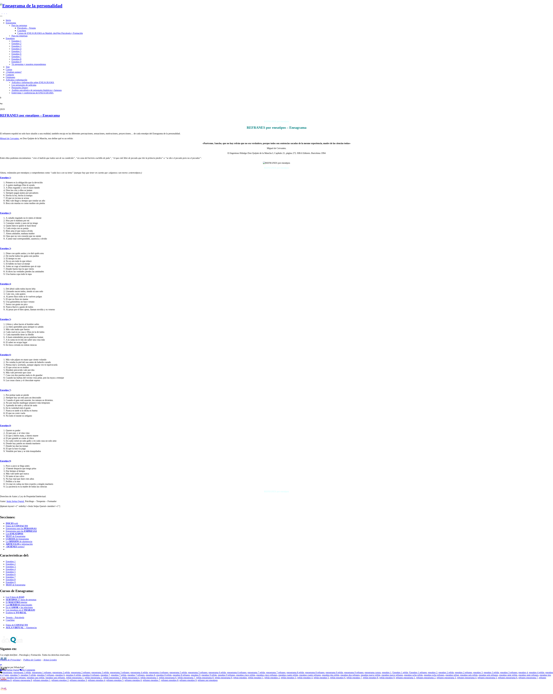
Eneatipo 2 (16, 43)
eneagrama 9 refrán (334, 672)
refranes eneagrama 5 (487, 677)
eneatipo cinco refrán (245, 675)
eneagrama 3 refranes (119, 672)
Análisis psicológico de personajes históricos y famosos (37, 90)
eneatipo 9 (195, 675)
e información (19, 544)
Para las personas (19, 25)
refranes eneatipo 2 (60, 680)
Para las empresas (20, 36)
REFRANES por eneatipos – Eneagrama (30, 115)
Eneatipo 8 (16, 59)
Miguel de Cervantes (9, 138)
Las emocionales (19, 605)
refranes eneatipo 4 (96, 680)
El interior (16, 602)
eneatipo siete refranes (528, 675)
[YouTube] (8, 13)
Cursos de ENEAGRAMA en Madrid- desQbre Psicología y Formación (50, 33)
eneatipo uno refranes (55, 677)
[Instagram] (1, 13)
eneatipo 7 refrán (118, 675)
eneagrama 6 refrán (217, 672)
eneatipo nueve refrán (370, 675)
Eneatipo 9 (16, 61)
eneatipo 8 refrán (164, 675)
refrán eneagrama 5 (149, 677)
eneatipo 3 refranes (508, 672)
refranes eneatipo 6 (133, 680)
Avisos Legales (50, 660)
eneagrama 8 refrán (295, 672)
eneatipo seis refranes (488, 675)
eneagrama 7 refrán (256, 672)
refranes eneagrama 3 (446, 677)
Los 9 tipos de (15, 597)
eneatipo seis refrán (469, 675)
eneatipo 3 (478, 672)
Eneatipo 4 (16, 49)
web (12, 523)
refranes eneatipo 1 (41, 680)
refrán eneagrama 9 (223, 677)
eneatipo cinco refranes (266, 675)
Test (8, 67)
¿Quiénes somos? (14, 72)
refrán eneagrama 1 (75, 677)
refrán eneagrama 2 (93, 677)
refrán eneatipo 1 (255, 677)
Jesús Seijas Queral (15, 501)
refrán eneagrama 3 (112, 677)
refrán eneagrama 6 (167, 677)
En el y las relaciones (19, 607)
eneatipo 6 (60, 675)
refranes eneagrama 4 (466, 677)
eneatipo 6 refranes (90, 675)
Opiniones (10, 77)
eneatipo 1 (386, 672)
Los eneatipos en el (20, 610)
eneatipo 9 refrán (209, 675)
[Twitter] (6, 13)
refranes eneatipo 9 (188, 680)
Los (14, 533)
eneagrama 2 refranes (80, 672)
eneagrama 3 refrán (100, 672)
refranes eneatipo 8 (169, 680)
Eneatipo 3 (16, 46)
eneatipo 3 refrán (491, 672)
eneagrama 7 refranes (275, 672)
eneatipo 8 (150, 675)
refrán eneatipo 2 (272, 677)
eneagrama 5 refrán (178, 672)
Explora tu (16, 612)
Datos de (17, 526)
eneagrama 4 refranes (158, 672)
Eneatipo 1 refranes (418, 672)
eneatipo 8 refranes (181, 675)
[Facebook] (3, 13)
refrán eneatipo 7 (354, 677)
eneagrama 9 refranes (353, 672)
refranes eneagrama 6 (507, 677)
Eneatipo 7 (16, 56)
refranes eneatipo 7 (151, 680)
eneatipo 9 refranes (226, 675)
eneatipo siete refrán (508, 675)
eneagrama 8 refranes (314, 672)
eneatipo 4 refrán (536, 672)
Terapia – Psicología (15, 617)
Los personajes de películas (24, 85)
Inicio (8, 20)
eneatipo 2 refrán (446, 672)
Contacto (10, 74)
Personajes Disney (20, 87)
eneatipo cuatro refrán (288, 675)
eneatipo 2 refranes (463, 672)
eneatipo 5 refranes (45, 675)
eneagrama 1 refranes (41, 672)
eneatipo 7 (105, 675)
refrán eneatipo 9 (387, 677)
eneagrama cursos (373, 672)
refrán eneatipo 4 (305, 677)
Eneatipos (10, 38)
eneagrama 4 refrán (139, 672)
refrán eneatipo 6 (337, 677)
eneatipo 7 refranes (136, 675)
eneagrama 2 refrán (61, 672)
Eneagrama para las (21, 528)
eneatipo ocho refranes (434, 675)
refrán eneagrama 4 (130, 677)
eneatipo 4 (523, 672)
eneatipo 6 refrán (73, 675)
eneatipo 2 (432, 672)
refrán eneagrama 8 (205, 677)
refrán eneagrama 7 (186, 677)
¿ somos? (15, 546)
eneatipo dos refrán (330, 675)
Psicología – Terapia (26, 28)
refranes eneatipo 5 (114, 680)
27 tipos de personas (21, 599)
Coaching (21, 30)
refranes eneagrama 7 (528, 677)
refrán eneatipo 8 (370, 677)
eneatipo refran (452, 675)
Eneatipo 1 (16, 41)
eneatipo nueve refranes (392, 675)
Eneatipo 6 (16, 54)
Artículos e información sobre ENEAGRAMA (33, 82)
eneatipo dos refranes (350, 675)
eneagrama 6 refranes (236, 672)
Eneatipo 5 (16, 51)
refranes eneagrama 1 (405, 677)
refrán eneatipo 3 (288, 677)
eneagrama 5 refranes (197, 672)
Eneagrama (11, 23)
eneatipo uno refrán (35, 677)
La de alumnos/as (19, 541)
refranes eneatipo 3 (78, 680)
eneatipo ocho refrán (413, 675)
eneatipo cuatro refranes (310, 675)
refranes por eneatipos (208, 680)
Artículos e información (16, 80)
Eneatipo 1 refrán (400, 672)
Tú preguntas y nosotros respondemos (29, 64)
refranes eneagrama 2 (425, 677)
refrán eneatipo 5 (321, 677)
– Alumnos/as (21, 627)
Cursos (9, 69)
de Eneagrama (15, 536)
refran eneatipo (240, 677)
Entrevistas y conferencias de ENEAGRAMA (33, 93)
